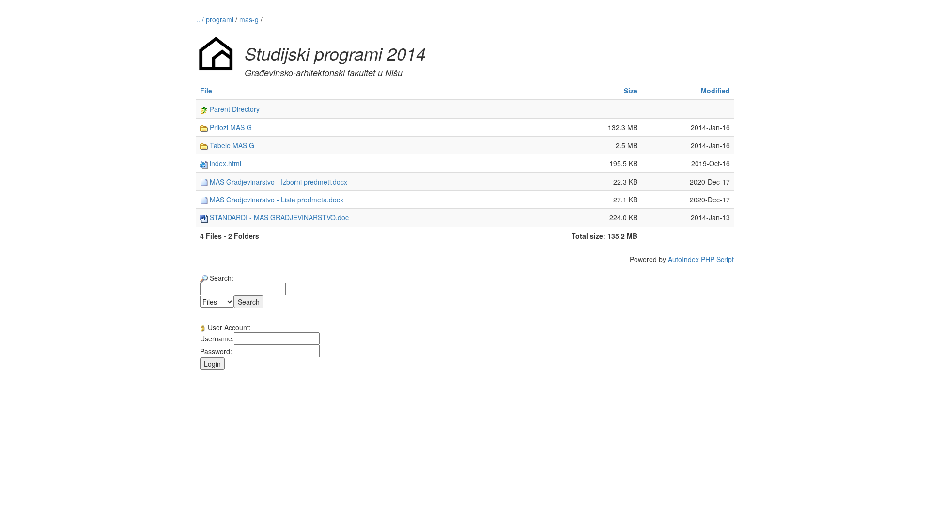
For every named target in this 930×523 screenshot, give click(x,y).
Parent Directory (234, 109)
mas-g (249, 19)
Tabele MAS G (231, 145)
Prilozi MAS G (230, 127)
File (206, 90)
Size (630, 90)
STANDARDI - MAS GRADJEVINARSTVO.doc (278, 217)
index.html (224, 163)
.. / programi (215, 19)
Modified (715, 90)
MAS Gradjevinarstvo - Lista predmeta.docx (275, 199)
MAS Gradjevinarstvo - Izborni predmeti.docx (277, 181)
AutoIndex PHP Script (701, 259)
